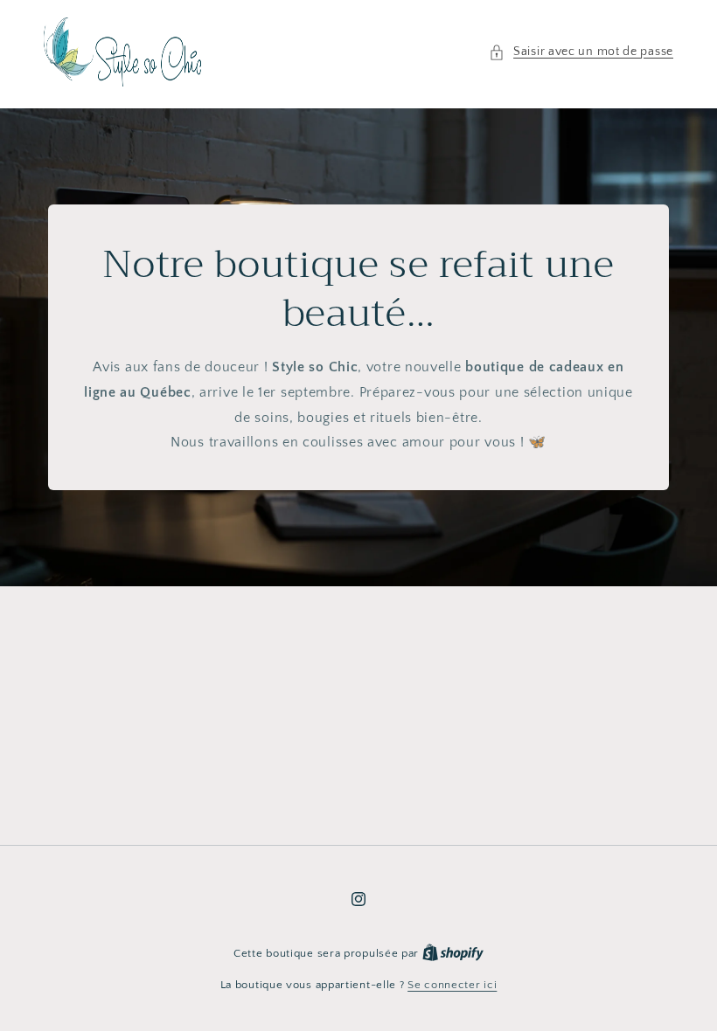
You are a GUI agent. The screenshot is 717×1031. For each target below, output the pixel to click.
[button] (581, 52)
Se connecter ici (452, 985)
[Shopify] (453, 953)
